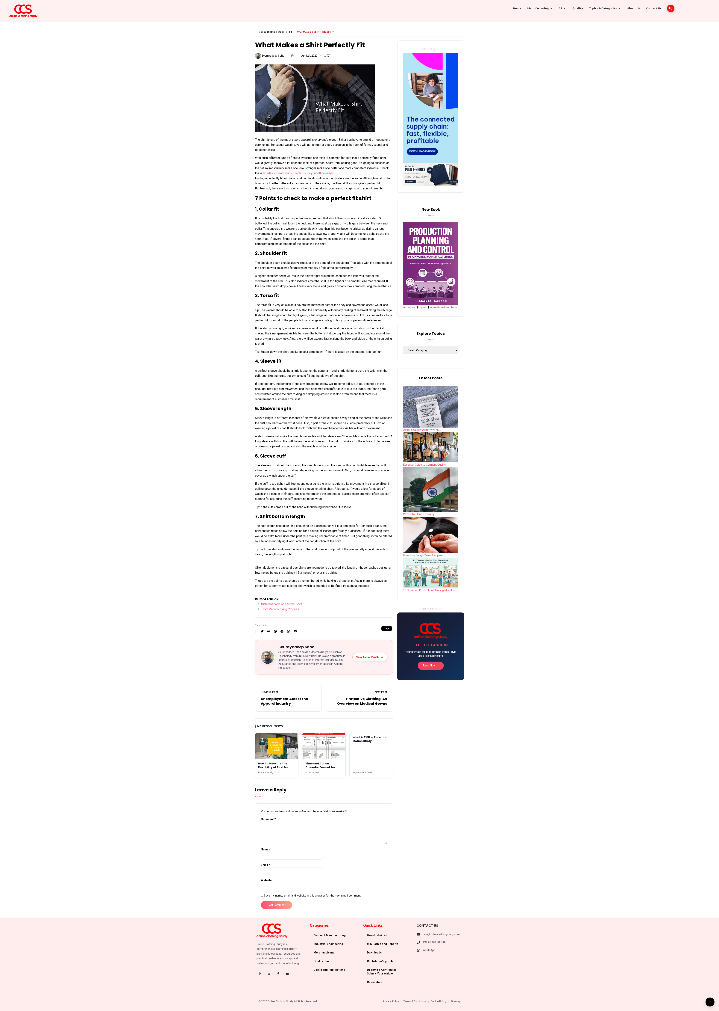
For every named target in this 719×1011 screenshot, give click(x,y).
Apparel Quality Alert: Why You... (422, 429)
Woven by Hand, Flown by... (419, 514)
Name (266, 849)
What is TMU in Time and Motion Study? (370, 739)
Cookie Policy (438, 1001)
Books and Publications (329, 969)
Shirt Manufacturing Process (280, 609)
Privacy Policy (391, 1001)
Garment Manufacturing (330, 935)
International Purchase (443, 307)
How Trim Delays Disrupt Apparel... (424, 555)
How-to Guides (377, 935)
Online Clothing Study (271, 31)
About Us (633, 8)
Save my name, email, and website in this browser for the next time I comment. (312, 895)
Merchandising (324, 952)
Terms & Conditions (414, 1001)
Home (517, 8)
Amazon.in (409, 307)
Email (265, 865)
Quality (577, 8)
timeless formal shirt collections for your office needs (298, 173)
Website (266, 880)
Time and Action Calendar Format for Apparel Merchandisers (322, 767)
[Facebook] (278, 973)
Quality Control (323, 961)
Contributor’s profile (380, 961)
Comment (268, 819)
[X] (269, 973)
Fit (290, 31)
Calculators (374, 982)
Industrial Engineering (328, 944)
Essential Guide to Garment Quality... (425, 464)
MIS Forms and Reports (382, 944)
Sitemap (455, 1001)
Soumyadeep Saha (273, 55)
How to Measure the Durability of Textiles (273, 765)
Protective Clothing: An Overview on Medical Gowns (362, 701)
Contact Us (653, 8)
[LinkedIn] (260, 973)
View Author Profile (369, 657)
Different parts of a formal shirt (282, 604)
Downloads (374, 952)
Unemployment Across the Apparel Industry (284, 701)
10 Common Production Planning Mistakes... (430, 590)
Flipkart (422, 307)
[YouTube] (287, 973)
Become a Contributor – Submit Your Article (383, 971)
